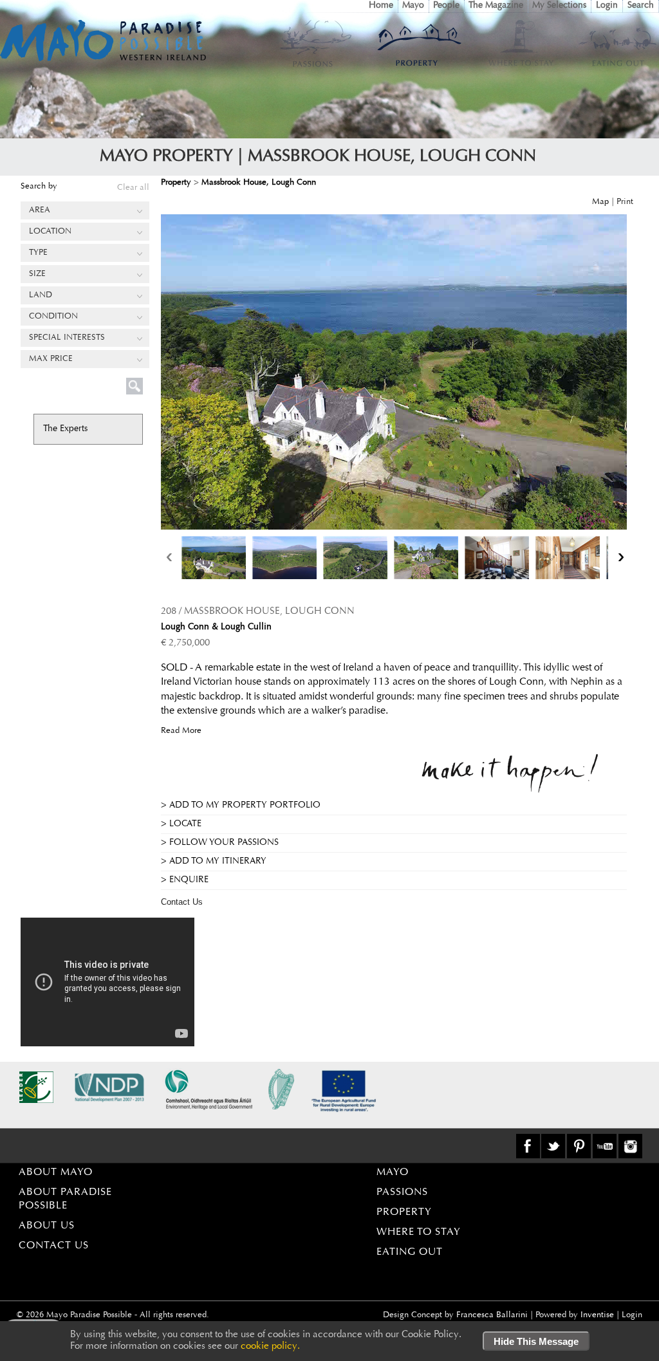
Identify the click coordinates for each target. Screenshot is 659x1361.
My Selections (559, 5)
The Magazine (496, 5)
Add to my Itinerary (217, 861)
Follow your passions (224, 842)
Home (381, 5)
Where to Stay (418, 1232)
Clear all (133, 187)
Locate (185, 824)
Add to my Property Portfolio (244, 805)
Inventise (597, 1315)
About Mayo (56, 1172)
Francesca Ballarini (492, 1315)
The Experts (65, 429)
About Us (47, 1226)
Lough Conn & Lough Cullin (216, 627)
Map (600, 202)
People (446, 5)
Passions (402, 1192)
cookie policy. (270, 1346)
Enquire (189, 880)
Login (607, 5)
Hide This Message (536, 1341)
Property (404, 1212)
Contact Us (182, 902)
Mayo (413, 5)
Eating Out (409, 1252)
